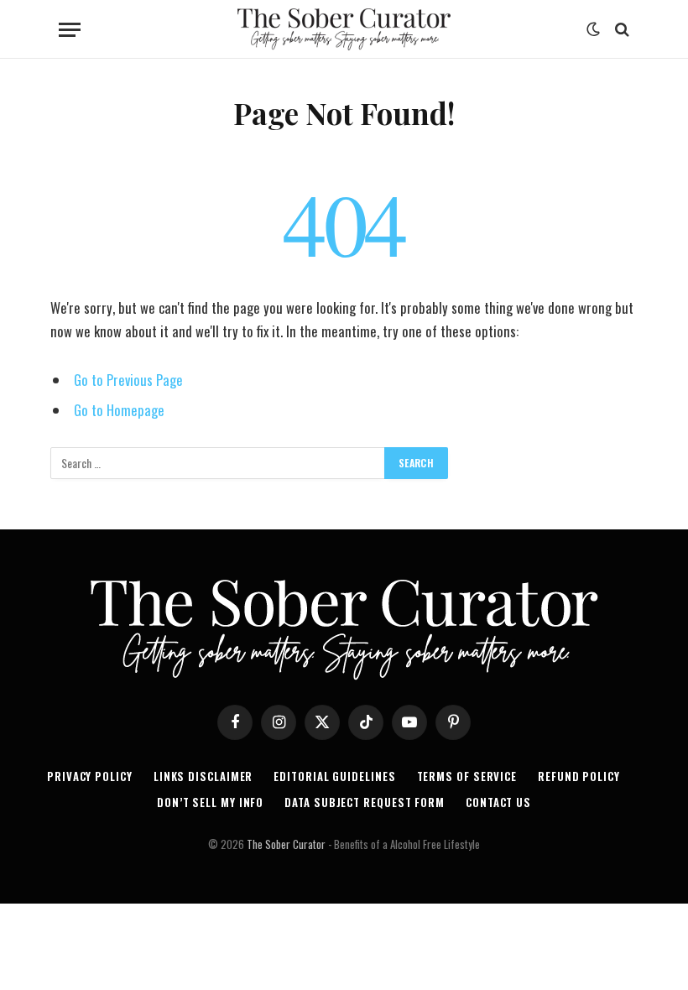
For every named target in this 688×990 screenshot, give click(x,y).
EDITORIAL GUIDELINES (334, 776)
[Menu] (70, 30)
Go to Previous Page (128, 379)
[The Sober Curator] (344, 29)
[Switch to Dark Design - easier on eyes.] (593, 29)
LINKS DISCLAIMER (203, 776)
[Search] (620, 30)
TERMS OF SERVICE (467, 776)
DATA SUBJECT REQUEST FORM (364, 802)
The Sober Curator (286, 844)
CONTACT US (498, 802)
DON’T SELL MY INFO (210, 802)
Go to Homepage (119, 409)
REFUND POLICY (579, 776)
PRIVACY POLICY (90, 776)
